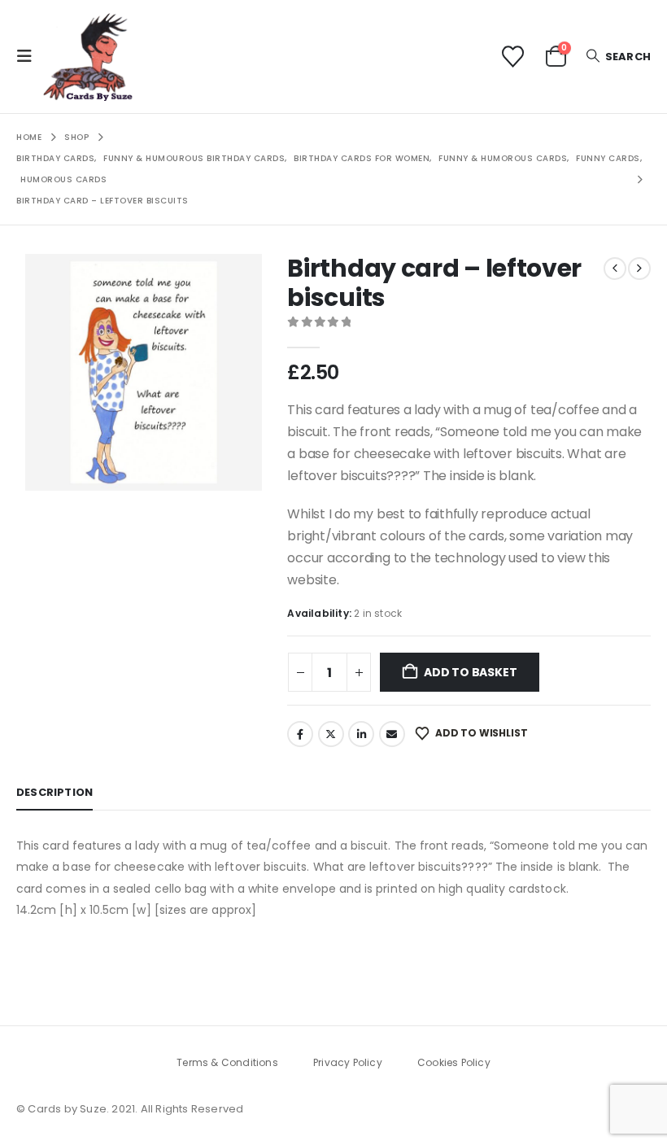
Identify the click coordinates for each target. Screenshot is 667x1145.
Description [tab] (54, 792)
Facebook (300, 734)
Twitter (331, 734)
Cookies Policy (453, 1062)
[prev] (615, 268)
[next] (639, 268)
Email (392, 734)
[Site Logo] (88, 56)
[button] (29, 56)
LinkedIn (361, 734)
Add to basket (470, 672)
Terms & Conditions (227, 1062)
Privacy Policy (347, 1062)
